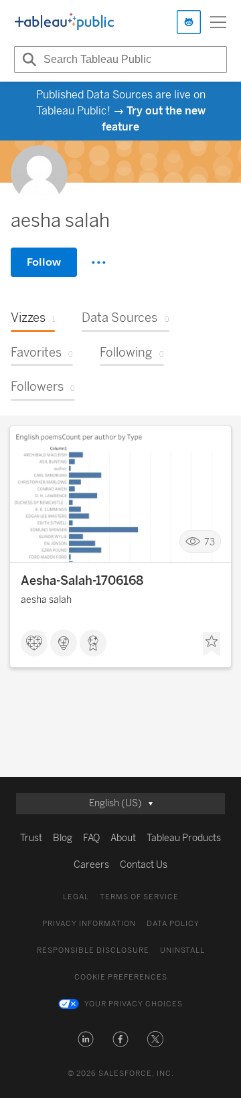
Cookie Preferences (120, 977)
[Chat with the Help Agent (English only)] (189, 22)
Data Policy (173, 923)
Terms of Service (139, 897)
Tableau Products (184, 838)
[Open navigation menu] (218, 22)
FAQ (91, 838)
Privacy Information (89, 923)
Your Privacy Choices (133, 1004)
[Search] (27, 59)
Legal (76, 897)
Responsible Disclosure (93, 950)
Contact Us (143, 865)
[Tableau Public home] (64, 22)
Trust (31, 838)
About (123, 838)
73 (209, 541)
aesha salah (46, 600)
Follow (44, 262)
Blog (62, 838)
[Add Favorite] (211, 644)
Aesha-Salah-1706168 (82, 580)
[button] (85, 1039)
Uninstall (182, 950)
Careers (91, 865)
